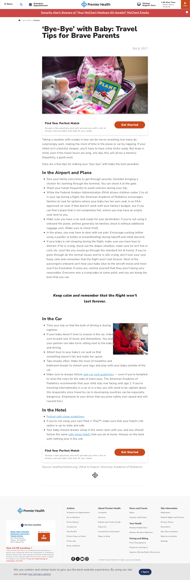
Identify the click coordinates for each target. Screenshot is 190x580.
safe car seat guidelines (98, 374)
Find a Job (71, 541)
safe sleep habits (79, 434)
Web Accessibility (169, 536)
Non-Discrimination (169, 531)
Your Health (26, 20)
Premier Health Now (138, 528)
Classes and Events (138, 517)
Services (101, 517)
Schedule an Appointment (78, 512)
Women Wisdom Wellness (141, 532)
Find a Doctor (73, 522)
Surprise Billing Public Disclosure (144, 552)
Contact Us (72, 527)
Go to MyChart (73, 517)
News (131, 512)
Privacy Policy (167, 522)
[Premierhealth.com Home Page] (19, 20)
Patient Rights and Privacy (172, 517)
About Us (102, 527)
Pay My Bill (72, 531)
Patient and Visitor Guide (109, 522)
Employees (165, 512)
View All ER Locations (18, 548)
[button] (21, 4)
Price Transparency (137, 543)
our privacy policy (39, 574)
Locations (102, 512)
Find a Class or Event (76, 536)
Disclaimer (165, 527)
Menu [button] (9, 4)
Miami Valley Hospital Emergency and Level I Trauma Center (20, 534)
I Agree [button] (145, 572)
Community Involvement (108, 531)
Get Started (129, 125)
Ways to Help (104, 536)
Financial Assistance (138, 547)
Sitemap (164, 541)
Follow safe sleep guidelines (65, 416)
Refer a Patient (73, 546)
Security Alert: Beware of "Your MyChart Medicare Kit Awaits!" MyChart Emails (95, 12)
